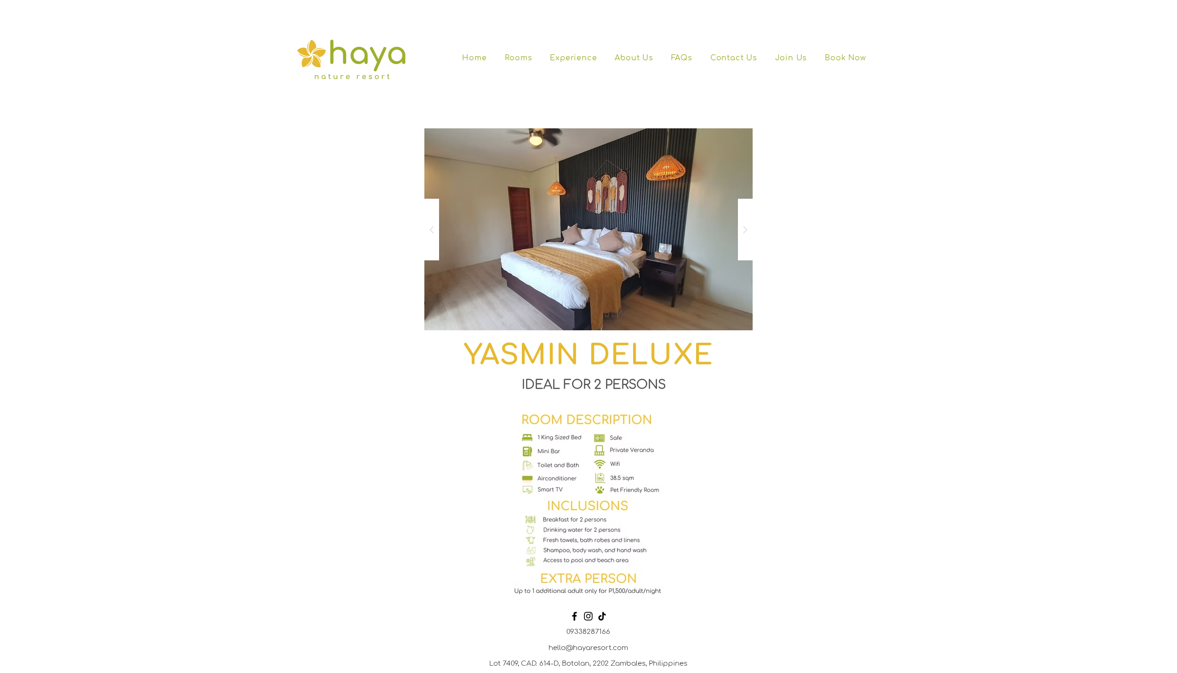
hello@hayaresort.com (588, 648)
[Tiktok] (602, 616)
